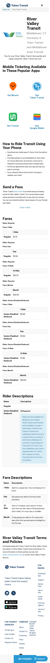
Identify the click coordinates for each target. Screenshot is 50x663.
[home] (17, 5)
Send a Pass (18, 191)
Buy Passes (25, 659)
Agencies (6, 9)
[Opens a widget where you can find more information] (40, 659)
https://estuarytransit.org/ (12, 555)
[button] (41, 5)
